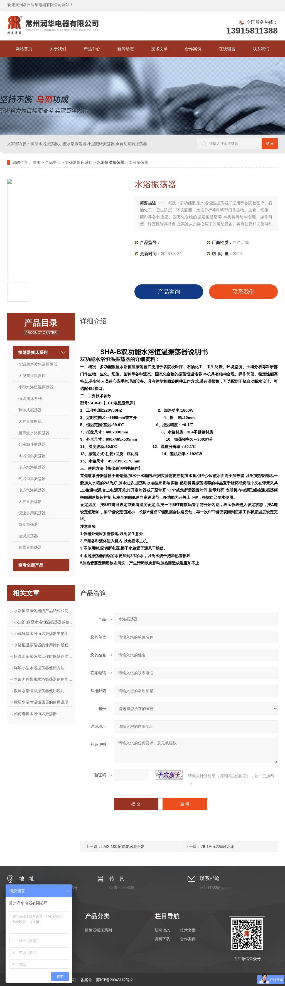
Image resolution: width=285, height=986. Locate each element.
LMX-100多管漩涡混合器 (123, 846)
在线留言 (227, 48)
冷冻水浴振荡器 (32, 467)
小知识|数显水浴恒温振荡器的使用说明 (43, 622)
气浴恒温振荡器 (32, 478)
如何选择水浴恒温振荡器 (35, 713)
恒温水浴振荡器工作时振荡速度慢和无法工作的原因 (43, 656)
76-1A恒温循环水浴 (218, 846)
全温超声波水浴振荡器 (37, 364)
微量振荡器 (28, 524)
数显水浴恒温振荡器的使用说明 (41, 702)
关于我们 (58, 48)
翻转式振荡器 (30, 410)
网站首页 (24, 48)
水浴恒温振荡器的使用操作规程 (41, 645)
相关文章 (26, 593)
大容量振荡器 (30, 501)
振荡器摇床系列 (78, 162)
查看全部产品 (30, 565)
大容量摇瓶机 (30, 421)
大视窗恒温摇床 (32, 375)
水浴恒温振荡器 (32, 456)
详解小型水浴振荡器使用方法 (39, 668)
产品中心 (91, 48)
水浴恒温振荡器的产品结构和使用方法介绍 (43, 610)
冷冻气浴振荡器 (32, 490)
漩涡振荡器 (28, 536)
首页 (37, 162)
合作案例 (193, 48)
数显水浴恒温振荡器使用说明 (39, 690)
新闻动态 (125, 48)
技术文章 (159, 48)
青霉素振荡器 (30, 547)
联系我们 (261, 48)
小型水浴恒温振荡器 (35, 387)
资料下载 (162, 939)
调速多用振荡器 (32, 513)
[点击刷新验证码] (169, 775)
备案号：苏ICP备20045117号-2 (106, 980)
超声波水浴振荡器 (34, 433)
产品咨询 (169, 292)
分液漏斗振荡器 (32, 444)
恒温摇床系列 (30, 398)
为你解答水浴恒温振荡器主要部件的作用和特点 (43, 633)
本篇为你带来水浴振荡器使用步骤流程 (43, 679)
